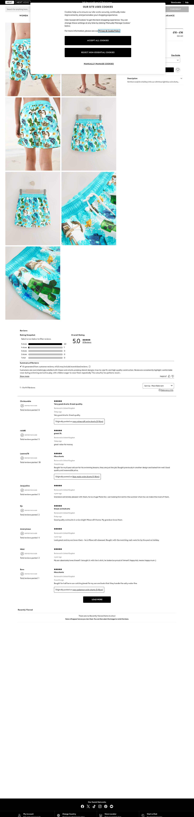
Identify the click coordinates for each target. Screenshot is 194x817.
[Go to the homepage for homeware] (23, 2)
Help (186, 2)
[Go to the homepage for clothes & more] (9, 2)
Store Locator (176, 2)
